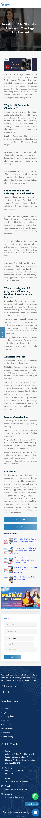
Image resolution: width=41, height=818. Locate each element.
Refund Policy (7, 736)
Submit (12, 656)
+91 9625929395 (11, 781)
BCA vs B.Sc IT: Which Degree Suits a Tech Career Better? (25, 540)
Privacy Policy (7, 732)
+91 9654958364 (25, 781)
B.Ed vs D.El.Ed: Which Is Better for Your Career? (25, 578)
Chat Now (20, 526)
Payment (5, 720)
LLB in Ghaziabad (26, 83)
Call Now (20, 519)
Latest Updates (7, 716)
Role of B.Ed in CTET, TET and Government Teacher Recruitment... (25, 569)
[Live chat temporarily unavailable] (35, 812)
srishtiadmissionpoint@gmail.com (16, 789)
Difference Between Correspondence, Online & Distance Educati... (24, 560)
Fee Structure (7, 728)
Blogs (3, 712)
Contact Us (2, 332)
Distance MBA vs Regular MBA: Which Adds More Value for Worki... (25, 550)
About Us (5, 708)
